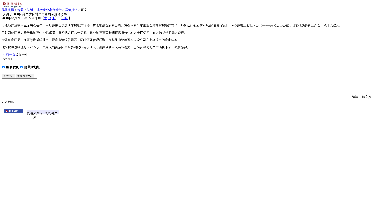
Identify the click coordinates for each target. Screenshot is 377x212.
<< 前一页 (8, 54)
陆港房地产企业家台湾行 (44, 10)
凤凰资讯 (8, 10)
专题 (20, 10)
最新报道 (71, 10)
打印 (65, 18)
